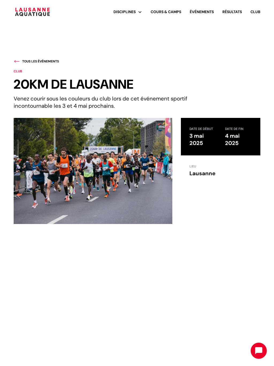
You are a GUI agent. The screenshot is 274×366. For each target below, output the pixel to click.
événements (202, 11)
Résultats (232, 11)
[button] (127, 12)
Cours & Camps (166, 11)
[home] (32, 11)
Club (255, 11)
